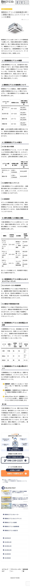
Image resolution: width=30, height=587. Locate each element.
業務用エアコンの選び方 (11, 530)
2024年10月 (8, 550)
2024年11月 (8, 546)
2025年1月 (8, 538)
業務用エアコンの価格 (11, 522)
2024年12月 (8, 542)
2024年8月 (8, 558)
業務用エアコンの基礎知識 (12, 526)
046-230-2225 (15, 460)
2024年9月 (8, 554)
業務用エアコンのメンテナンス (13, 518)
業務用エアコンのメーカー (7, 9)
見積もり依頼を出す (15, 473)
